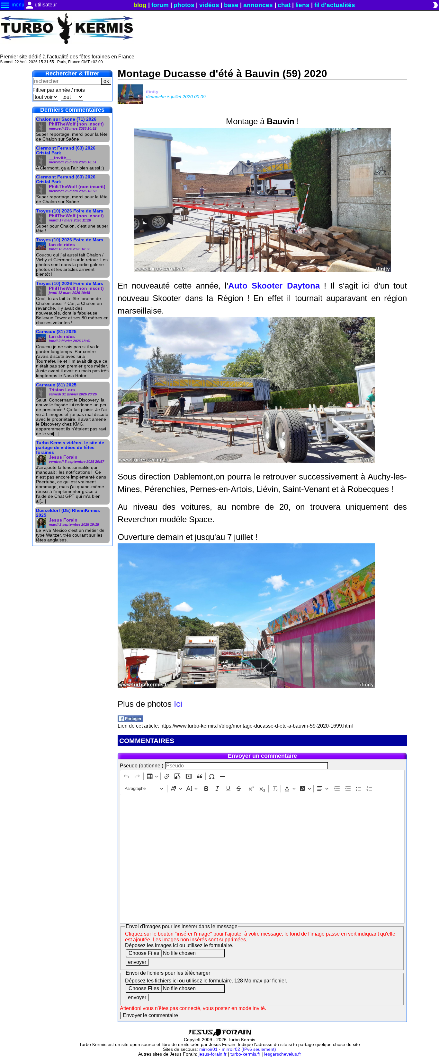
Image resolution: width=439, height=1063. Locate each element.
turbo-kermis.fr (245, 1054)
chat (284, 5)
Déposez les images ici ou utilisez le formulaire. (179, 945)
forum (160, 5)
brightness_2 (435, 5)
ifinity (152, 91)
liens (302, 5)
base (231, 5)
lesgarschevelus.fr (282, 1054)
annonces (258, 5)
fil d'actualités (334, 5)
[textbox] (262, 859)
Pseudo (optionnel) (141, 765)
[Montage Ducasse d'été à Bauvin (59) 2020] (130, 720)
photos (184, 5)
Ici (178, 704)
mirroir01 (208, 1049)
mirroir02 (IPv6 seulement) (249, 1049)
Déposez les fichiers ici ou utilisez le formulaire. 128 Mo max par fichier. (206, 980)
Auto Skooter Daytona (273, 285)
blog (140, 5)
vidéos (209, 5)
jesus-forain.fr (213, 1054)
